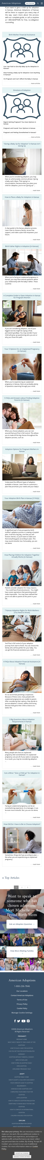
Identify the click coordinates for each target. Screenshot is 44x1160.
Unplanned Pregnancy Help (21, 1069)
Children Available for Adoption (21, 1115)
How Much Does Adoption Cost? (21, 1089)
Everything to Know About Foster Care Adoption (22, 1105)
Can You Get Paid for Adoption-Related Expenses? (22, 1052)
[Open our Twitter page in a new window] (18, 1020)
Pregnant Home (21, 1039)
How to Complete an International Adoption (21, 1111)
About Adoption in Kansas (21, 1126)
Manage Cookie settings (22, 1156)
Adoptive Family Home (21, 1077)
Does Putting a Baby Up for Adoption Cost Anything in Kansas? (21, 74)
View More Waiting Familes (22, 951)
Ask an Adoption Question (20, 924)
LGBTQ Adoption (21, 1098)
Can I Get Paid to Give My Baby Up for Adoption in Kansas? (21, 67)
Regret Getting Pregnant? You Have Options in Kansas (19, 123)
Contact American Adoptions (22, 995)
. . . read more (35, 190)
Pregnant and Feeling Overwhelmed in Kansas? (19, 132)
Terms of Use (22, 1000)
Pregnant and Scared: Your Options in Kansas (19, 128)
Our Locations (22, 991)
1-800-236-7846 (22, 986)
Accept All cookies (22, 1153)
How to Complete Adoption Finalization (21, 1101)
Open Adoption (22, 1066)
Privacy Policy (22, 1004)
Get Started (30, 3)
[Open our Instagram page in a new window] (28, 1020)
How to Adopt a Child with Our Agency (21, 1080)
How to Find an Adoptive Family (21, 1063)
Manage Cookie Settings (22, 1013)
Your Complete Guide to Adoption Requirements (21, 1084)
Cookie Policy (22, 1008)
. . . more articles (34, 83)
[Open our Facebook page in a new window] (15, 1020)
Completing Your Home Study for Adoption (22, 1093)
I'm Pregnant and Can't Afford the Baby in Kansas (20, 79)
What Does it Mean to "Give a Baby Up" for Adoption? (21, 1043)
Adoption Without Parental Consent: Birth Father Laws (21, 1058)
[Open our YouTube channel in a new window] (23, 1020)
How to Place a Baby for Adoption (21, 1048)
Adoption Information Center (22, 1123)
